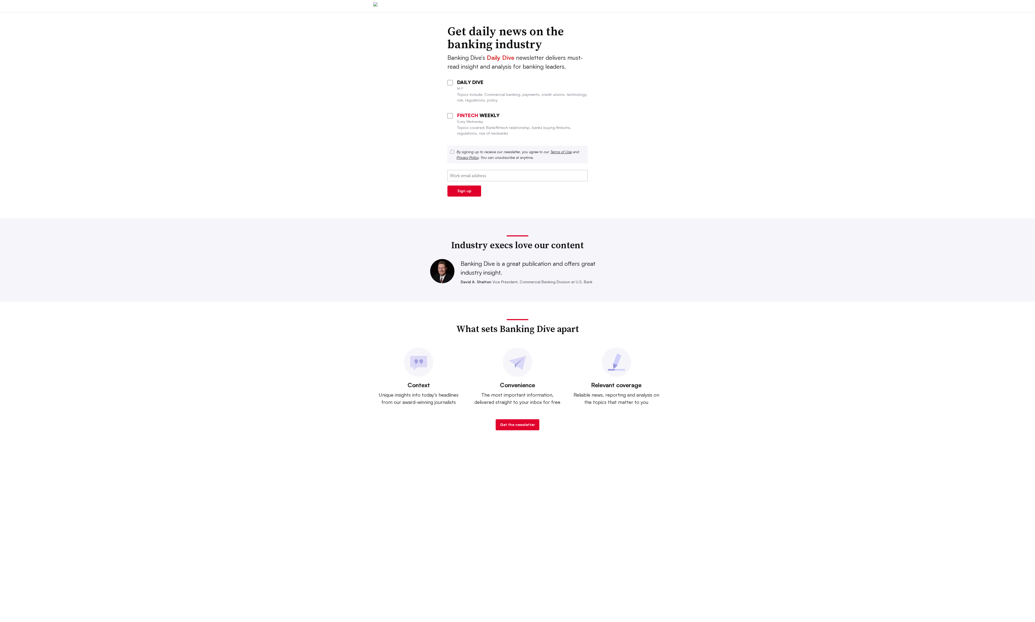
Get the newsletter (517, 424)
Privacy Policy (467, 157)
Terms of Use (561, 151)
